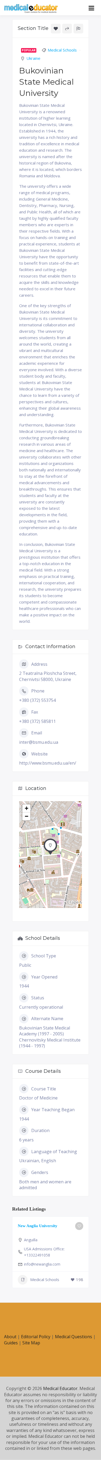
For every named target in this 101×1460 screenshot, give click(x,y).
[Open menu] (91, 8)
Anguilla (30, 1239)
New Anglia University (37, 1226)
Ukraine (33, 58)
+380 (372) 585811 (37, 721)
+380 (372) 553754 (37, 700)
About (10, 1337)
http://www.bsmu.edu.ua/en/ (47, 763)
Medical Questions (73, 1337)
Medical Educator (60, 1388)
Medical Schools (62, 50)
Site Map (31, 1343)
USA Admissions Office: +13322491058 (44, 1252)
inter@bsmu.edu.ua (38, 742)
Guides (11, 1343)
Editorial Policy (35, 1337)
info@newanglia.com (42, 1264)
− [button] (26, 816)
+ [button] (26, 808)
